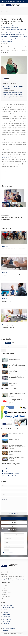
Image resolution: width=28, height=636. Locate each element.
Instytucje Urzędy (10, 96)
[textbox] (14, 542)
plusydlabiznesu (6, 630)
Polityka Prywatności (6, 592)
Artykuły (8, 342)
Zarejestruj (4, 590)
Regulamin (4, 594)
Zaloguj (3, 588)
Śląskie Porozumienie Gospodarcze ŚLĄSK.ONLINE (12, 579)
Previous (5, 197)
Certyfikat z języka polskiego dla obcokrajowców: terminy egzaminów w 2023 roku (16, 401)
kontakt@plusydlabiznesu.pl (17, 1)
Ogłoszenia (14, 342)
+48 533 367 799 (6, 609)
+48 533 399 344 (6, 623)
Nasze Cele (4, 585)
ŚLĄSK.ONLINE (5, 157)
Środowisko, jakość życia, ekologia (11, 473)
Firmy (3, 342)
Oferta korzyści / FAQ (7, 596)
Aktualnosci (8, 11)
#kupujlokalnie (6, 468)
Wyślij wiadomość (15, 513)
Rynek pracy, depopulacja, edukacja (13, 29)
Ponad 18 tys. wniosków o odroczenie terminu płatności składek (13, 217)
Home (2, 11)
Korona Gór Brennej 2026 (14, 439)
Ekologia (5, 471)
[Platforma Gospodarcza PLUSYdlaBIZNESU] (14, 78)
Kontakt (4, 598)
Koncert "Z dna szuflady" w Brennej (16, 433)
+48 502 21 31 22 (5, 1)
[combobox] (14, 542)
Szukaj (3, 350)
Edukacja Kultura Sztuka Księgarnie (12, 25)
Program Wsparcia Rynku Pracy (10, 475)
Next (22, 197)
